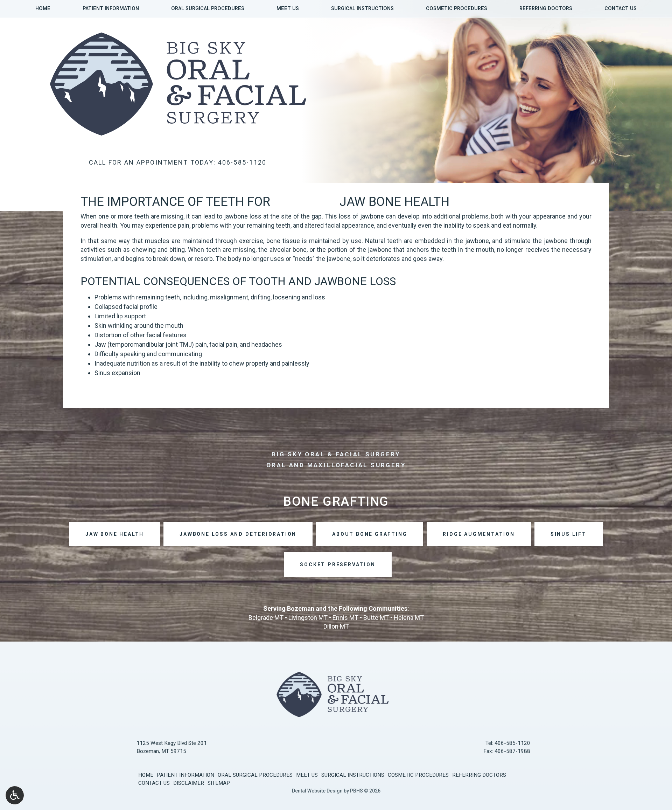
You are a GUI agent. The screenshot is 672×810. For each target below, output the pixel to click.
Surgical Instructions (362, 9)
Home (42, 9)
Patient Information (111, 9)
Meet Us (287, 9)
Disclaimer (188, 783)
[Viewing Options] (14, 795)
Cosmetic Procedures (456, 9)
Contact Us (620, 9)
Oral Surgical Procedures (207, 9)
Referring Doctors (545, 9)
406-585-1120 (512, 743)
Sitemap (219, 783)
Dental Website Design (317, 791)
